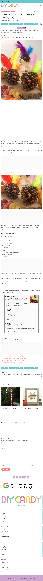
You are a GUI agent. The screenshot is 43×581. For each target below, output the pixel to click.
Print (34, 306)
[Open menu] (41, 5)
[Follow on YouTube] (25, 477)
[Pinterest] (9, 1)
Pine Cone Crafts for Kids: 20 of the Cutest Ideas (14, 358)
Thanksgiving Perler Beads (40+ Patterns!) (12, 362)
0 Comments (15, 20)
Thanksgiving (13, 11)
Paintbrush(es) (10, 309)
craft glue (9, 314)
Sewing (4, 521)
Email (17, 465)
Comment (4, 448)
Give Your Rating (5, 442)
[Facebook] (2, 1)
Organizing (5, 534)
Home (2, 11)
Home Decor (6, 531)
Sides (4, 554)
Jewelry (4, 516)
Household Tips (6, 533)
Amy (3, 20)
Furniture (5, 529)
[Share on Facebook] (4, 24)
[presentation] (10, 396)
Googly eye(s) (10, 320)
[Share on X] (12, 24)
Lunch (4, 552)
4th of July (5, 562)
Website (31, 465)
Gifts (4, 514)
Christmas (5, 564)
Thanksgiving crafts (6, 172)
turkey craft (19, 141)
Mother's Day (6, 569)
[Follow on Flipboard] (28, 477)
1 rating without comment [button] (20, 422)
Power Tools (6, 536)
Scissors (8, 310)
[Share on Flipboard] (34, 24)
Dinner (4, 551)
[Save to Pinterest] (19, 24)
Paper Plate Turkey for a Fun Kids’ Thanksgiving (14, 364)
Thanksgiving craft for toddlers (8, 37)
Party (4, 520)
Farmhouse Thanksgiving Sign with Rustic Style (32, 374)
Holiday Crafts (7, 11)
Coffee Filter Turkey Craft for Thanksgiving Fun (14, 360)
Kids (4, 518)
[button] (32, 308)
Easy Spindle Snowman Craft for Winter (10, 373)
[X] (4, 1)
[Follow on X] (17, 477)
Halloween (5, 567)
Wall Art (5, 538)
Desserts (5, 549)
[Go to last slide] (3, 400)
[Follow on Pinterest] (20, 477)
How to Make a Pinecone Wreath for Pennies (13, 356)
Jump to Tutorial (22, 27)
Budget (5, 513)
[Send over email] (27, 24)
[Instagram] (6, 1)
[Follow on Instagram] (23, 477)
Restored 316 (32, 578)
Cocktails (5, 547)
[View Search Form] (41, 1)
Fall (4, 565)
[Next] (40, 400)
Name (3, 465)
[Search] (39, 474)
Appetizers (5, 546)
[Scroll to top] (40, 577)
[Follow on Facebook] (14, 477)
